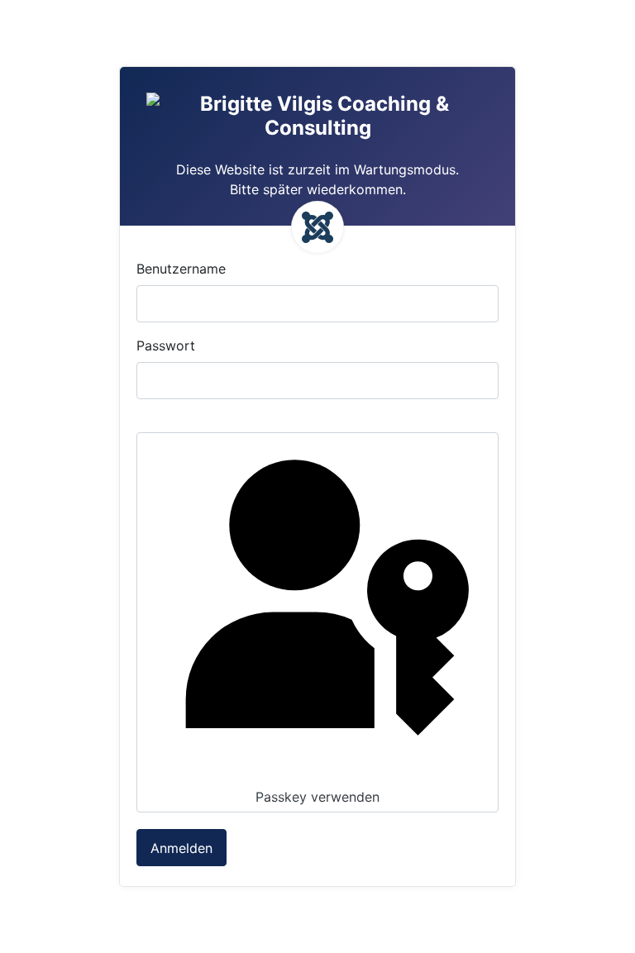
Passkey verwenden (317, 797)
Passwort (165, 345)
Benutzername (181, 268)
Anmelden (181, 848)
